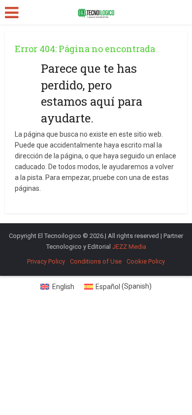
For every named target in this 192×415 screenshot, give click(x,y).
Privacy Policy (46, 261)
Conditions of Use (96, 261)
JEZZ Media (129, 246)
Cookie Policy (146, 261)
